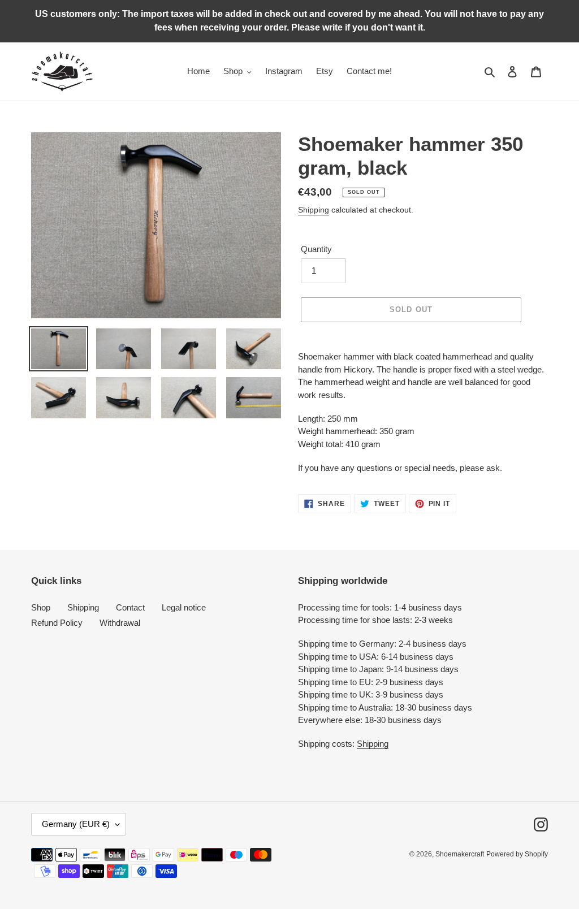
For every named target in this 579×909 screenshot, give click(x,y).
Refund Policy (57, 622)
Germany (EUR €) (76, 824)
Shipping (313, 209)
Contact (130, 607)
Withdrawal (120, 622)
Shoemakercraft (459, 854)
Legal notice (184, 607)
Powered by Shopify (517, 854)
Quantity (316, 249)
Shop (40, 607)
